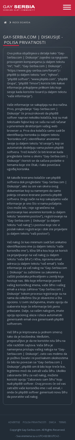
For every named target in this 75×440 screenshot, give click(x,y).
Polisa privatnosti (34, 422)
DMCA (52, 422)
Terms (62, 422)
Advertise (14, 422)
